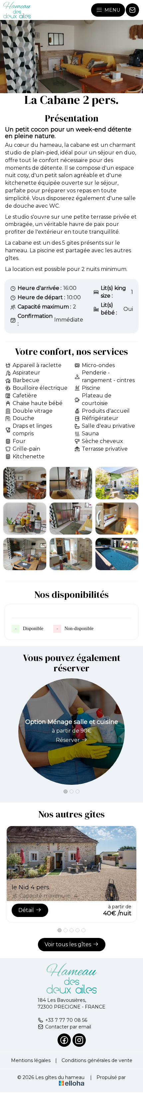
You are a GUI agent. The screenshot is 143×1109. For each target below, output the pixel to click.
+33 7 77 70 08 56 (66, 1020)
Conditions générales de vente (97, 1060)
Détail (26, 910)
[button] (66, 791)
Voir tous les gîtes (68, 944)
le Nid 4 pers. (31, 887)
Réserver (68, 740)
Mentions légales (31, 1060)
